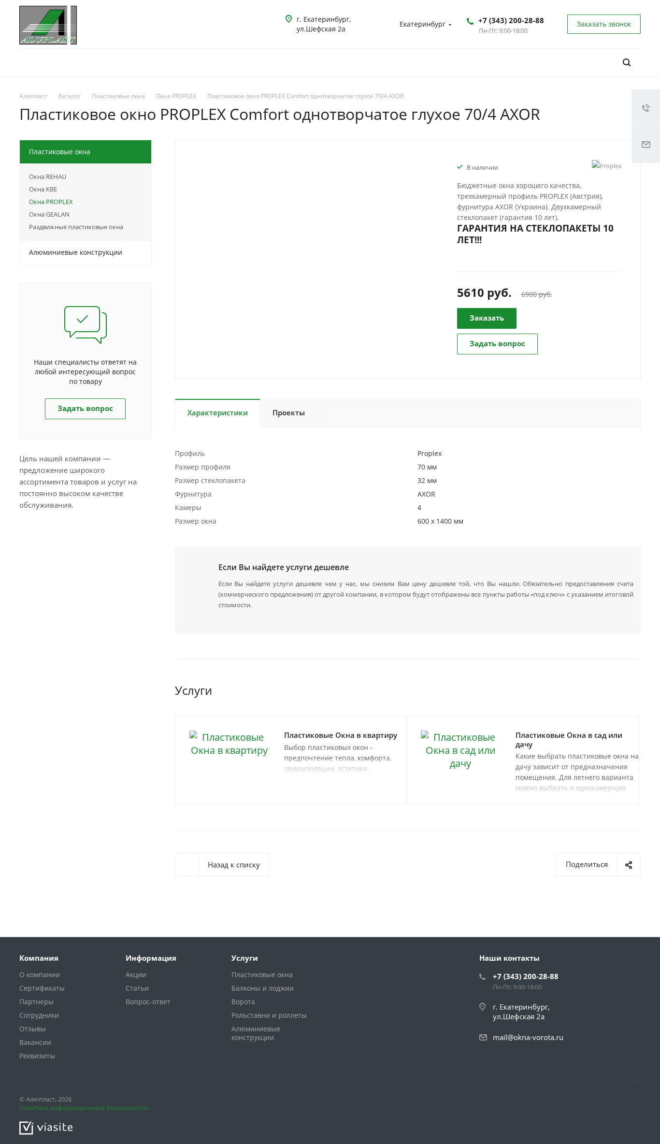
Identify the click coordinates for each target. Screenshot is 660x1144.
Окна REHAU (47, 176)
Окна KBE (43, 189)
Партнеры (36, 1001)
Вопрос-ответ (148, 1001)
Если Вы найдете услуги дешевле (283, 567)
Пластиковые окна (59, 151)
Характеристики (217, 412)
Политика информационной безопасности (83, 1107)
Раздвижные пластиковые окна (76, 226)
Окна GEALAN (49, 214)
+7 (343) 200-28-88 (511, 20)
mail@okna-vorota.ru (528, 1037)
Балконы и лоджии (262, 988)
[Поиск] (627, 62)
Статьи (137, 988)
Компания (38, 958)
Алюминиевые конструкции (75, 252)
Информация (151, 958)
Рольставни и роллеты (269, 1015)
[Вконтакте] (607, 1101)
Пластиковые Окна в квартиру (340, 735)
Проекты (289, 412)
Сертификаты (42, 988)
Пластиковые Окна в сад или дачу (569, 739)
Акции (136, 974)
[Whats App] (631, 1101)
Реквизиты (37, 1055)
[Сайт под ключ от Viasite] (45, 1127)
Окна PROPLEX (51, 201)
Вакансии (35, 1042)
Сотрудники (39, 1015)
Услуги (244, 958)
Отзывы (32, 1028)
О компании (39, 974)
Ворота (243, 1001)
